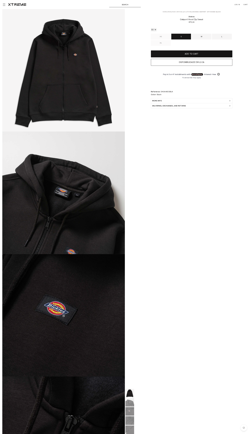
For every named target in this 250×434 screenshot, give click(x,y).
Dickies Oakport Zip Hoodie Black (207, 12)
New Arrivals (177, 12)
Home (165, 12)
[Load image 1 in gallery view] (129, 393)
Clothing (188, 12)
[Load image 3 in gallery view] (129, 411)
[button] (4, 4)
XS (161, 36)
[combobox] (125, 4)
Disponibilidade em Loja (191, 62)
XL (161, 43)
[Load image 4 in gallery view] (129, 420)
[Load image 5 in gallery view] (129, 429)
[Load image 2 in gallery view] (129, 402)
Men (169, 12)
